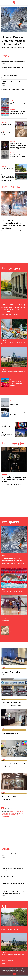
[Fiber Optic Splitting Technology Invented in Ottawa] (21, 433)
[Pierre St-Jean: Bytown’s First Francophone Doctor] (5, 154)
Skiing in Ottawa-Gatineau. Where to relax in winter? (13, 41)
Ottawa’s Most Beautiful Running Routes (10, 929)
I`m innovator (13, 400)
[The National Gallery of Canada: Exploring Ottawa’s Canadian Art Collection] (14, 357)
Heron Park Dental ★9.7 (12, 672)
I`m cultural (3, 301)
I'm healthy (12, 141)
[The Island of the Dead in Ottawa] (21, 133)
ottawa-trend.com (5, 813)
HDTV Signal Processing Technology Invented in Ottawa (6, 426)
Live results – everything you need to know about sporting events (13, 479)
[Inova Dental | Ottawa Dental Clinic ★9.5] (14, 748)
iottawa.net (21, 811)
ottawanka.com (14, 814)
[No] (26, 971)
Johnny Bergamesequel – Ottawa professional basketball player (6, 126)
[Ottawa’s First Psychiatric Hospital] (21, 168)
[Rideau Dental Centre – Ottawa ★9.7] (14, 781)
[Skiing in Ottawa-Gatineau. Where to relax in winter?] (14, 19)
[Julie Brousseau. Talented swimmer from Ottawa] (5, 111)
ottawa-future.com (14, 811)
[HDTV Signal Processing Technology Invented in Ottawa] (21, 425)
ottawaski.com (13, 813)
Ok (14, 973)
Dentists (3, 667)
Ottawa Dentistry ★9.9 (11, 733)
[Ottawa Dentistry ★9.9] (14, 717)
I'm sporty (3, 33)
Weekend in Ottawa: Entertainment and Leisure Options (17, 383)
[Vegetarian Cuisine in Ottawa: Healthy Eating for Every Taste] (14, 329)
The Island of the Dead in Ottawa (9, 75)
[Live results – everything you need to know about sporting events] (14, 459)
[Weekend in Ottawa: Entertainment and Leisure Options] (5, 382)
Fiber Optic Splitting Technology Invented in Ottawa (6, 434)
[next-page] (11, 808)
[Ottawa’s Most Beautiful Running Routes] (14, 917)
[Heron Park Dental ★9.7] (14, 656)
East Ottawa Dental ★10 (12, 703)
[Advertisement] (14, 247)
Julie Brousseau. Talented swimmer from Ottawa (13, 61)
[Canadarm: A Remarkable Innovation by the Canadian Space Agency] (5, 412)
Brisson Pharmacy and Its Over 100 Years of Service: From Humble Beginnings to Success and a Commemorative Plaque (7, 177)
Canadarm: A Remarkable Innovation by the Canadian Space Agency (18, 412)
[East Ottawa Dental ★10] (14, 687)
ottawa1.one (20, 813)
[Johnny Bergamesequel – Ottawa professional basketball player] (21, 125)
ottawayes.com (5, 816)
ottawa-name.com (5, 814)
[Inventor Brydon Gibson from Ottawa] (5, 402)
